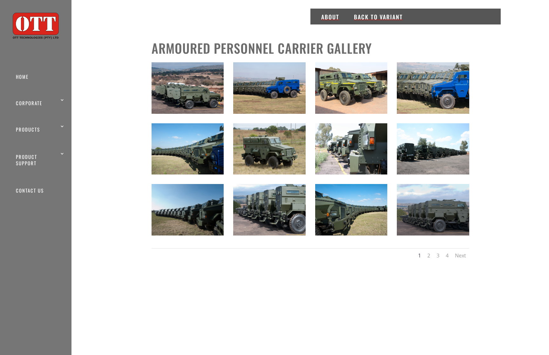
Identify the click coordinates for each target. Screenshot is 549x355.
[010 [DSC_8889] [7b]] (269, 173)
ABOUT (330, 17)
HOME (22, 76)
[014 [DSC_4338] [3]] (269, 234)
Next (460, 255)
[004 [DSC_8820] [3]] (433, 112)
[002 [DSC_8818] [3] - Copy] (269, 112)
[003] (351, 112)
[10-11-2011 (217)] (351, 173)
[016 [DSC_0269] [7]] (351, 234)
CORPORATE (29, 102)
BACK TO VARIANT (378, 17)
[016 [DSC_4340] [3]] (433, 234)
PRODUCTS (28, 129)
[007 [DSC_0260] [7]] (188, 173)
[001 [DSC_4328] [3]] (188, 112)
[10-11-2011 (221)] (433, 173)
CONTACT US (30, 190)
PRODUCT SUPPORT (26, 160)
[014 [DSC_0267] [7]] (188, 234)
